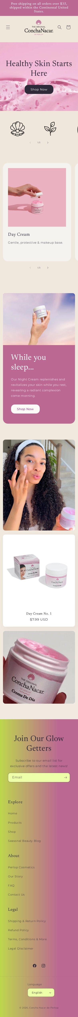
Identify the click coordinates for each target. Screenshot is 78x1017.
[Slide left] (30, 142)
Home (12, 813)
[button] (8, 27)
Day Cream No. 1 (39, 613)
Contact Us (16, 894)
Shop (12, 832)
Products (15, 822)
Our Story (15, 876)
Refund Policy (18, 930)
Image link (11, 442)
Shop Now (39, 89)
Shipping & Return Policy (27, 921)
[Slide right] (47, 142)
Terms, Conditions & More (27, 939)
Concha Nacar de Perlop (43, 1007)
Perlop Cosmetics (21, 867)
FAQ (11, 885)
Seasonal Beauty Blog (24, 841)
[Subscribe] (65, 777)
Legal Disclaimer (21, 948)
